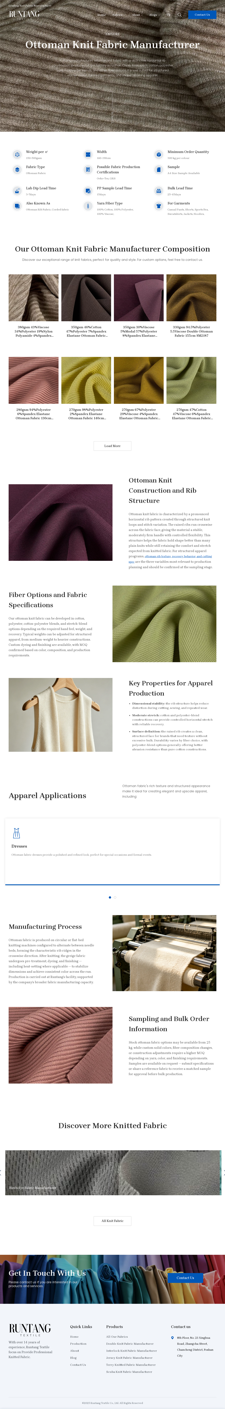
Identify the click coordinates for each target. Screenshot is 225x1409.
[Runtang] (24, 19)
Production (78, 1343)
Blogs (153, 15)
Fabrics (117, 15)
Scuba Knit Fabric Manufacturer (129, 1372)
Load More (112, 446)
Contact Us (202, 14)
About (136, 15)
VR (168, 15)
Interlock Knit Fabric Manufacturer (131, 1350)
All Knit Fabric (113, 1221)
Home (102, 15)
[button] (110, 897)
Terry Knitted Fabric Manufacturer (131, 1364)
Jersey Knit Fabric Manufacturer (129, 1357)
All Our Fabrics (117, 1336)
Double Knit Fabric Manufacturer (130, 1343)
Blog (73, 1357)
